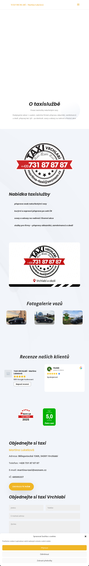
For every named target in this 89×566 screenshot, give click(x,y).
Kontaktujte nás (44, 65)
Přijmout (44, 548)
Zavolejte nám (21, 486)
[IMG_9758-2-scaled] (16, 324)
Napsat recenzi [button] (22, 384)
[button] (85, 536)
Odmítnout (44, 554)
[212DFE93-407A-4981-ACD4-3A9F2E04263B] (73, 324)
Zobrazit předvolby (44, 560)
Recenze (44, 76)
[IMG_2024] (44, 324)
